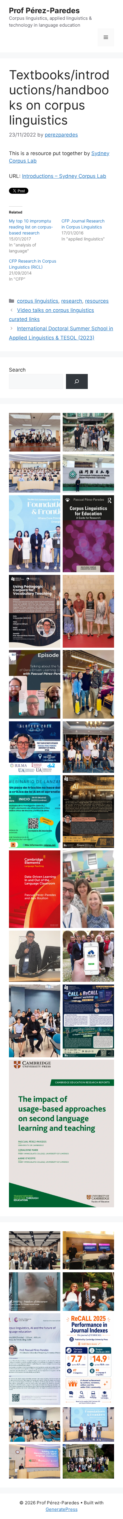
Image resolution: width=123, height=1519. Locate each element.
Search (17, 370)
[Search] (77, 381)
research (71, 301)
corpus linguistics (37, 301)
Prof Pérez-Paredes (44, 10)
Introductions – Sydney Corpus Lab (64, 176)
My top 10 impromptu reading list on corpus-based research (31, 226)
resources (97, 301)
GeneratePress (62, 1509)
